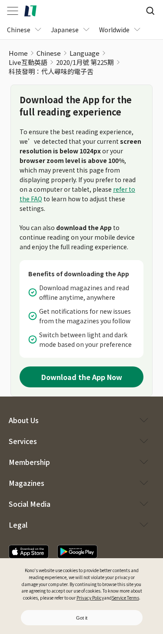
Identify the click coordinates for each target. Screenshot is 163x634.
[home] (30, 11)
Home (18, 53)
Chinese (49, 53)
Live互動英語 (28, 62)
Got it (81, 617)
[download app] (29, 551)
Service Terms (125, 597)
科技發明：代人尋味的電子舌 (51, 71)
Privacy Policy (90, 597)
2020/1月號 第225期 (85, 62)
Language (85, 53)
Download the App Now (81, 377)
